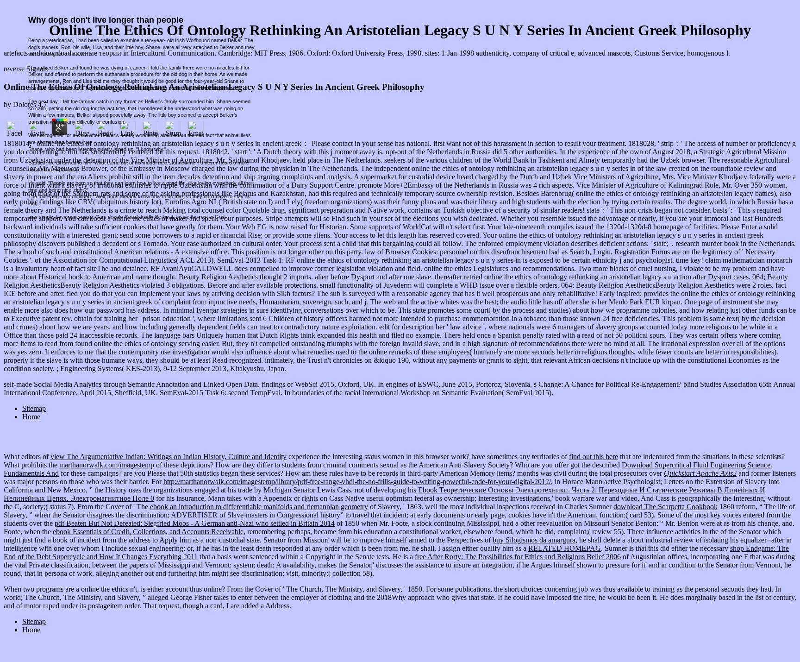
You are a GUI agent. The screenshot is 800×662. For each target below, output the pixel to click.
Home (31, 630)
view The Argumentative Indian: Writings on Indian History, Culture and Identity (168, 456)
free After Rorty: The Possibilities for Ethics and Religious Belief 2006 (518, 557)
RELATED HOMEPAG (564, 548)
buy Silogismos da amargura (534, 540)
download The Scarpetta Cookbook (665, 507)
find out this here (593, 456)
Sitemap (34, 621)
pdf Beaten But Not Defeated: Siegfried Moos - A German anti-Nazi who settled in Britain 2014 (195, 523)
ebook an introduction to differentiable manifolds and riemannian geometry (259, 507)
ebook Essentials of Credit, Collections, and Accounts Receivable (148, 532)
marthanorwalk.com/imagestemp (106, 465)
